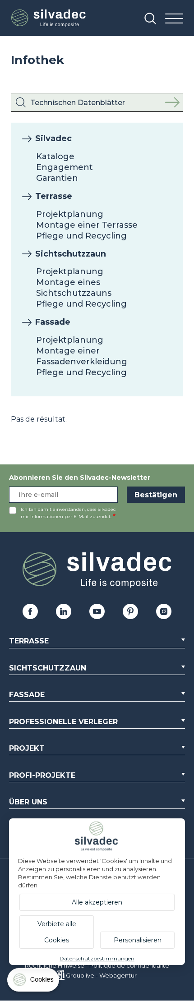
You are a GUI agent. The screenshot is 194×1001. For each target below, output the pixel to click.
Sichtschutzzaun (70, 254)
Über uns (28, 802)
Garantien (57, 178)
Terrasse (53, 196)
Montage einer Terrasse (87, 225)
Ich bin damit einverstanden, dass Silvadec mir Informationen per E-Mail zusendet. (68, 512)
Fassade (52, 322)
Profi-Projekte (42, 775)
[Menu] (174, 19)
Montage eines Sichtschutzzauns (73, 287)
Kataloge (55, 156)
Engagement (64, 167)
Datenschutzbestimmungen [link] (97, 958)
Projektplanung (69, 214)
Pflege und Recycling (81, 236)
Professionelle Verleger (63, 721)
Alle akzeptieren (97, 902)
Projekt (27, 748)
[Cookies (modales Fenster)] (34, 982)
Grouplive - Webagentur (101, 975)
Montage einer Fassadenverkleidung (81, 356)
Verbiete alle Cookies (56, 932)
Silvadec (53, 138)
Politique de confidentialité (129, 965)
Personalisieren (138, 940)
